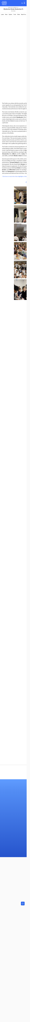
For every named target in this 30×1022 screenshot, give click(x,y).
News (6, 14)
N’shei (18, 14)
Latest (2, 14)
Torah (14, 14)
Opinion (10, 14)
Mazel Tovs (23, 14)
